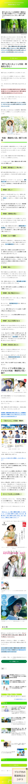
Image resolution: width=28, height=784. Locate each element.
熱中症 (24, 696)
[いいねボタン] (2, 669)
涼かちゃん (21, 649)
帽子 (9, 694)
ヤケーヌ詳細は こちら (14, 661)
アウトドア (4, 694)
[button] (25, 405)
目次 (13, 58)
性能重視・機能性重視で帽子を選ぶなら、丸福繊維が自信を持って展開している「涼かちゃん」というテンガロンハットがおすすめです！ (13, 414)
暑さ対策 (13, 694)
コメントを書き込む (14, 765)
